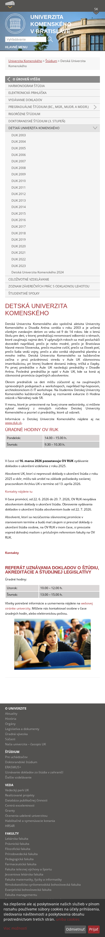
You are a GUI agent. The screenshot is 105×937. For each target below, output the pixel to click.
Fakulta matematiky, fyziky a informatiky (33, 879)
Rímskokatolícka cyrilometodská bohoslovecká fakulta (43, 884)
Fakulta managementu (21, 895)
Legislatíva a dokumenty (22, 729)
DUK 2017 (18, 226)
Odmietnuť (75, 929)
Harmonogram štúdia (26, 86)
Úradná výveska (16, 734)
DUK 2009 (18, 174)
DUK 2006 (18, 155)
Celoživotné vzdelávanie (28, 279)
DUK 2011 (18, 187)
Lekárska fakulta (16, 838)
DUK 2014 (18, 207)
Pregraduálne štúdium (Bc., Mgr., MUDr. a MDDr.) (48, 107)
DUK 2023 (18, 266)
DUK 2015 (18, 213)
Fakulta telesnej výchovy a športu (28, 869)
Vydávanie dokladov (25, 100)
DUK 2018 (18, 233)
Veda (9, 785)
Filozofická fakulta (17, 849)
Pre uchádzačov (16, 757)
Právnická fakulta (17, 844)
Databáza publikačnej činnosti (26, 800)
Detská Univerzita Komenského (33, 128)
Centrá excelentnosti (19, 805)
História (10, 718)
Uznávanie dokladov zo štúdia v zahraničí (34, 772)
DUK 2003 (18, 135)
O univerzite (16, 708)
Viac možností (15, 928)
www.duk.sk (13, 423)
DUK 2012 (18, 194)
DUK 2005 (18, 148)
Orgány (10, 724)
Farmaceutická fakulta (20, 864)
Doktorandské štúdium (21, 762)
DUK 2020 (18, 246)
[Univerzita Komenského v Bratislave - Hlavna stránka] (15, 24)
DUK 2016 (18, 220)
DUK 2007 (18, 161)
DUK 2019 (18, 239)
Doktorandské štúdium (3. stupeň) (36, 121)
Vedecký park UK (17, 790)
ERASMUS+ (13, 767)
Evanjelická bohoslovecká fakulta (28, 889)
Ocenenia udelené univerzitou (26, 815)
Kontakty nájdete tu (18, 491)
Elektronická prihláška (27, 93)
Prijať (93, 929)
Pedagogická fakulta (19, 859)
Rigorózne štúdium (24, 114)
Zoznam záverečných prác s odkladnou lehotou (48, 286)
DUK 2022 (18, 259)
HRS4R (10, 826)
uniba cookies (68, 919)
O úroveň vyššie (26, 79)
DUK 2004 (18, 141)
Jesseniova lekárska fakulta (24, 874)
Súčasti (10, 739)
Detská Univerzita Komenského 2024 (37, 272)
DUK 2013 (18, 200)
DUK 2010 (18, 181)
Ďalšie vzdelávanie (18, 777)
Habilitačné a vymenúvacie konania (30, 821)
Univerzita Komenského (25, 61)
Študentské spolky (24, 293)
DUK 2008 (18, 168)
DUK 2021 (18, 252)
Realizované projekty (19, 795)
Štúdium (51, 61)
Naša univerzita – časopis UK (25, 744)
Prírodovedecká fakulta (21, 854)
